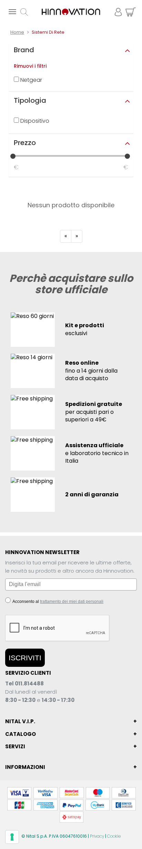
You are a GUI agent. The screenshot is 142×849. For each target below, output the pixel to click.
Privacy (97, 836)
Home (17, 32)
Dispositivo (34, 121)
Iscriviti (25, 658)
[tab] (71, 50)
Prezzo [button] (25, 142)
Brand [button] (24, 50)
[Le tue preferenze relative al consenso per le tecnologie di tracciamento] (12, 837)
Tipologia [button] (30, 100)
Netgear (30, 80)
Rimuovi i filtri (30, 66)
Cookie (114, 836)
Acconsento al (57, 601)
